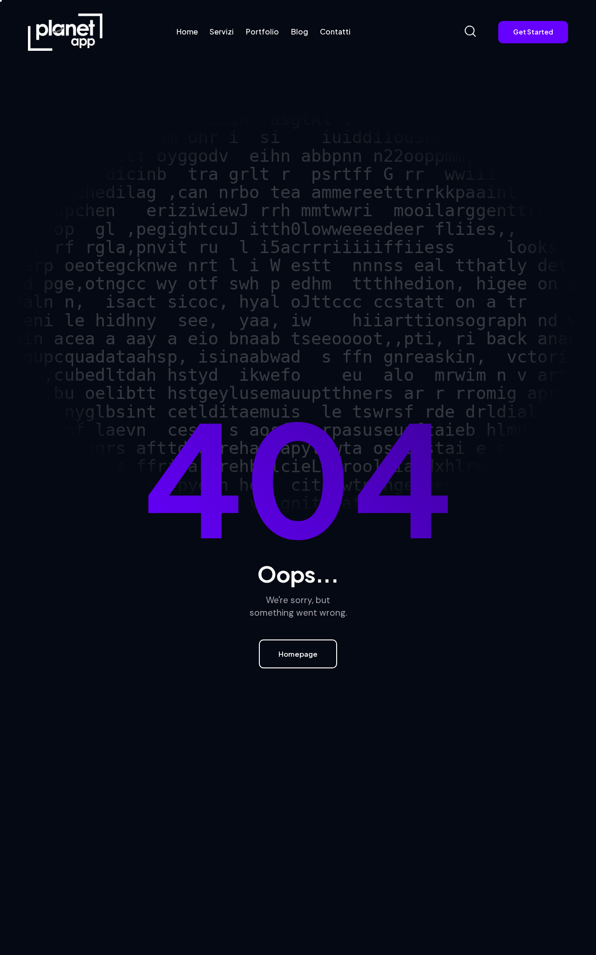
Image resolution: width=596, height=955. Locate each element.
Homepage (298, 653)
